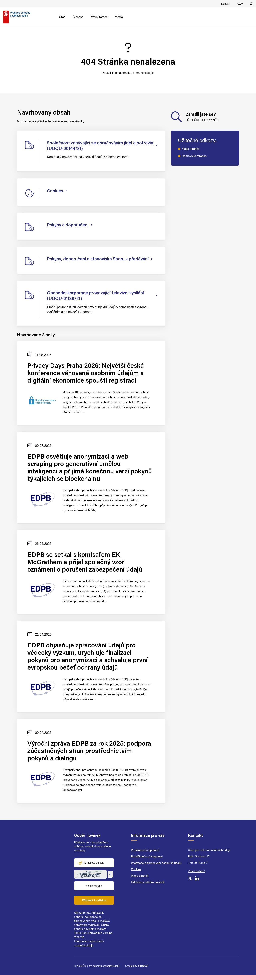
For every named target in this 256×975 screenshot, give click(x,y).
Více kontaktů (196, 871)
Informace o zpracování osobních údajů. (89, 943)
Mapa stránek (191, 148)
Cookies (136, 869)
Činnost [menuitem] (78, 17)
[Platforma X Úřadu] (190, 878)
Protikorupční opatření (145, 850)
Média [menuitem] (119, 17)
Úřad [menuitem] (62, 17)
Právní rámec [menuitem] (99, 17)
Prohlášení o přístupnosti (147, 856)
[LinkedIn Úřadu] (197, 878)
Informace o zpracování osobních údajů (156, 862)
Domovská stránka (194, 156)
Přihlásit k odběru (94, 900)
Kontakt (225, 3)
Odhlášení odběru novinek (147, 882)
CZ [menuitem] (240, 4)
